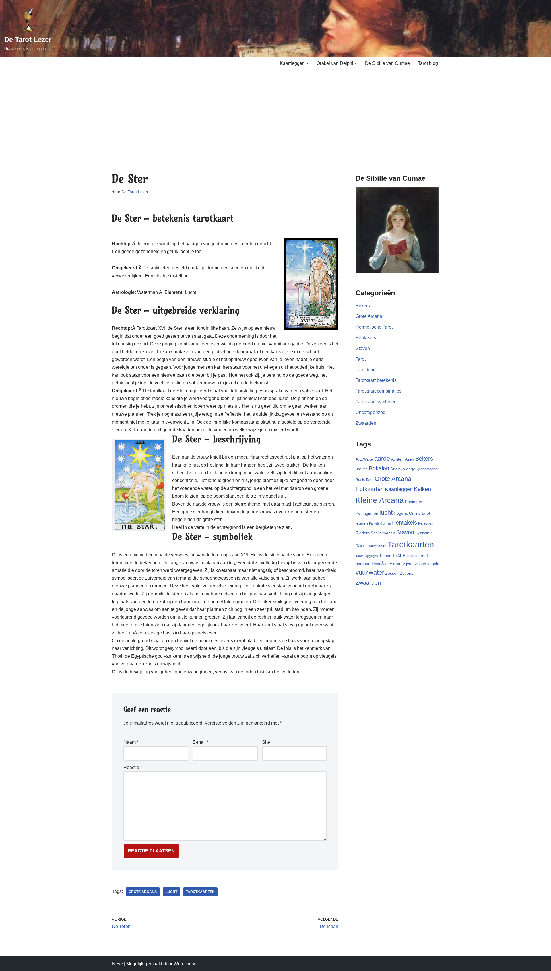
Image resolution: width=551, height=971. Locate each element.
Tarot (361, 359)
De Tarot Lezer (134, 191)
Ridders (363, 533)
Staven (363, 348)
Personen (425, 523)
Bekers (363, 305)
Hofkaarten (370, 489)
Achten (397, 459)
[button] (307, 63)
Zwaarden (366, 423)
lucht (171, 892)
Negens (401, 513)
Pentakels (366, 337)
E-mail (201, 742)
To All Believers (405, 556)
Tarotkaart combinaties (378, 391)
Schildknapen (383, 533)
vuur (362, 572)
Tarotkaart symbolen (376, 401)
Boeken (362, 469)
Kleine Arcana (380, 500)
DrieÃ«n (397, 469)
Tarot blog (428, 63)
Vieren (395, 563)
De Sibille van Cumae (387, 63)
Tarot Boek (377, 546)
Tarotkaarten (200, 892)
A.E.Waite (364, 459)
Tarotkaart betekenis (376, 380)
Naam (131, 742)
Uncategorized (370, 412)
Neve (117, 963)
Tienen (385, 555)
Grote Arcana (143, 892)
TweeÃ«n (380, 563)
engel (411, 469)
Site (266, 742)
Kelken (422, 489)
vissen (420, 563)
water (376, 572)
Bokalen (379, 468)
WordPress (185, 963)
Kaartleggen (399, 489)
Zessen (392, 573)
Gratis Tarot (364, 480)
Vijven (408, 563)
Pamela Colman (380, 523)
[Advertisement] (275, 112)
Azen (409, 459)
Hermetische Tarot (374, 327)
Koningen (413, 501)
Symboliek (423, 533)
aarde (382, 458)
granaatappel (427, 469)
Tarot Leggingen (367, 556)
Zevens (406, 573)
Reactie (132, 767)
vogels (433, 563)
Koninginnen (367, 513)
